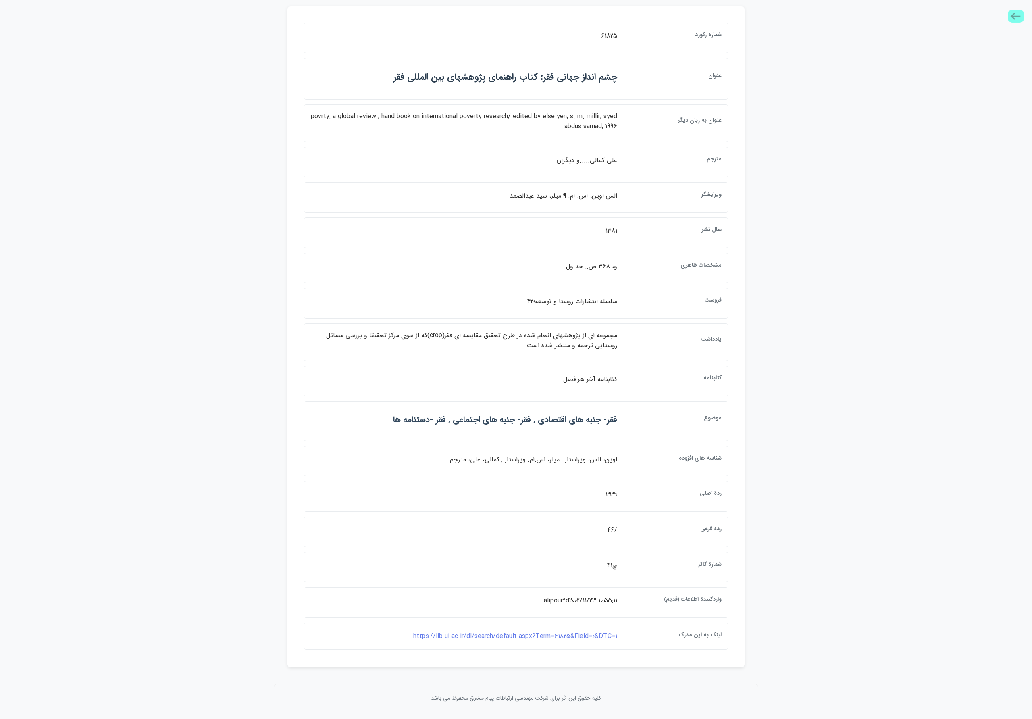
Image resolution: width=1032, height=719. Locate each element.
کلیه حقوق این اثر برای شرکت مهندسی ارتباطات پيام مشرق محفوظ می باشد (516, 698)
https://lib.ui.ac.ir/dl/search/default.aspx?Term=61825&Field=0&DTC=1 (515, 636)
